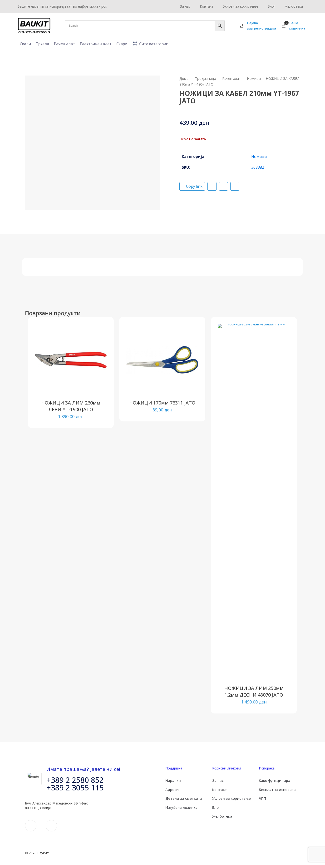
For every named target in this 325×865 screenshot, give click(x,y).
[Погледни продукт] (100, 341)
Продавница (205, 78)
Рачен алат (231, 78)
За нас (218, 780)
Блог (216, 807)
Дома (183, 78)
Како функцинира (274, 780)
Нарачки (173, 780)
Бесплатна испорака (277, 789)
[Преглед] (100, 361)
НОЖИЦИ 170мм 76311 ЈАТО (162, 403)
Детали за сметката (183, 798)
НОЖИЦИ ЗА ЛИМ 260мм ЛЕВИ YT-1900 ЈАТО (70, 406)
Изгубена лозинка (181, 807)
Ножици (254, 78)
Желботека (222, 816)
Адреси (172, 789)
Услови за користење (231, 798)
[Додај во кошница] (100, 330)
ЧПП (262, 798)
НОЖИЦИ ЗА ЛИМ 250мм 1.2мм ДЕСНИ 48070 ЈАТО (254, 691)
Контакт (219, 789)
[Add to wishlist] (100, 351)
